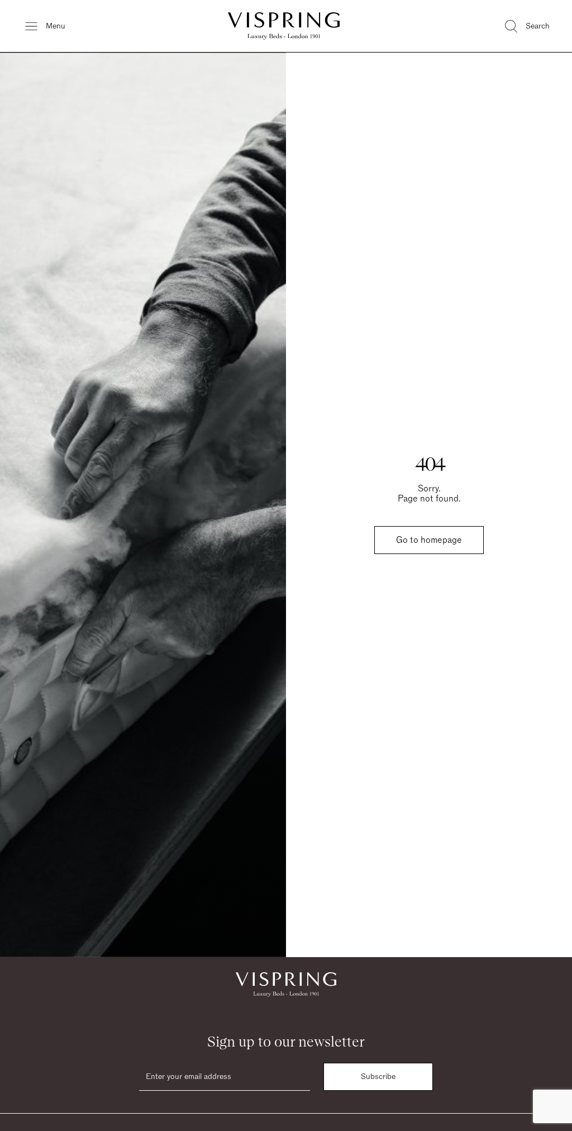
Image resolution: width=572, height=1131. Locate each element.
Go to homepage (429, 540)
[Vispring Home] (284, 26)
